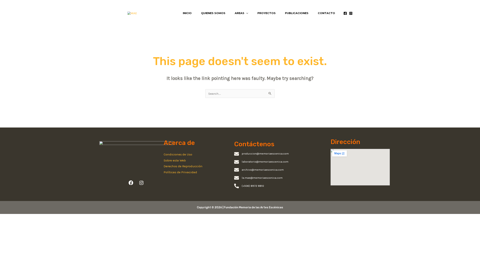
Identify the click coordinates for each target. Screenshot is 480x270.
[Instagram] (350, 13)
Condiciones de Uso (178, 154)
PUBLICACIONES (296, 13)
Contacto (326, 13)
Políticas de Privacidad (180, 172)
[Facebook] (345, 13)
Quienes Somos (213, 13)
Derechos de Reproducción (183, 166)
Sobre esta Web (175, 160)
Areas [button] (239, 13)
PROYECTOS (266, 13)
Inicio (187, 13)
